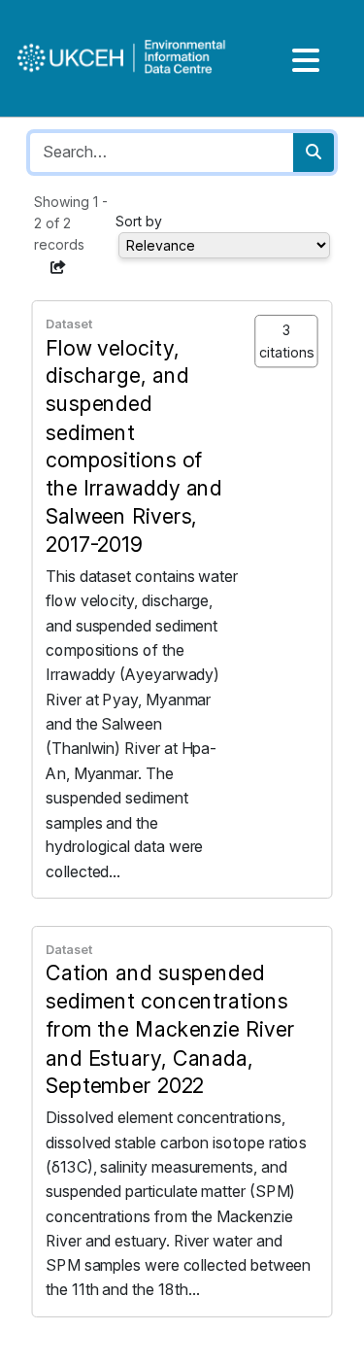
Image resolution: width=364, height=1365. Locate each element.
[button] (58, 267)
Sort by (139, 221)
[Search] (313, 152)
